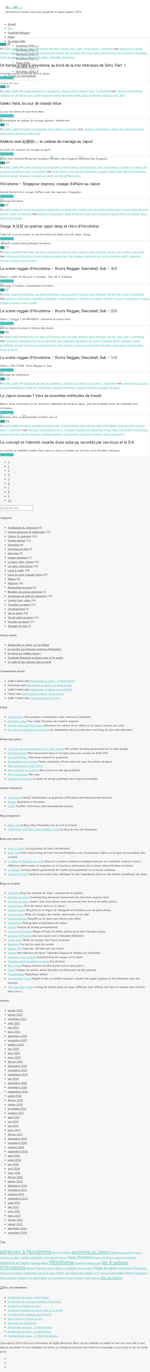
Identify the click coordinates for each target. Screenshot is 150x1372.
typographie (118, 434)
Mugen (108, 298)
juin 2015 (13, 1207)
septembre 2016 (18, 1151)
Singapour (24, 175)
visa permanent (56, 1278)
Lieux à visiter (122, 209)
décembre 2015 (17, 1185)
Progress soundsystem (126, 298)
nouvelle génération (64, 387)
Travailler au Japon (131, 167)
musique (97, 434)
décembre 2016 (17, 1138)
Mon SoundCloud (18, 774)
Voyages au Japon (18, 621)
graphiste (131, 1257)
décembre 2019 (17, 1066)
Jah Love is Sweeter (109, 256)
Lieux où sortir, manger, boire (78, 91)
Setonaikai (55, 57)
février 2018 (15, 1100)
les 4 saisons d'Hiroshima (132, 53)
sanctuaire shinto (82, 1273)
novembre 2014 (17, 1232)
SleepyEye (68, 57)
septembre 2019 (18, 1074)
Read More (7, 77)
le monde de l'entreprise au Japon (87, 171)
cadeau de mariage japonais (126, 129)
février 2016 (15, 1177)
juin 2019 (13, 1078)
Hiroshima (104, 214)
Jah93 (125, 256)
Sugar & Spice (8, 349)
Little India (115, 171)
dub (64, 256)
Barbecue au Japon (131, 48)
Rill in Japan (14, 965)
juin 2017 (13, 1121)
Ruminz (12, 802)
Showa (18, 218)
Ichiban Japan (15, 906)
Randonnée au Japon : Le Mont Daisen (53, 681)
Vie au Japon (91, 48)
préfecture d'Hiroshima (132, 1268)
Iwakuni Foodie (16, 910)
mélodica (134, 256)
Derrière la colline (18, 897)
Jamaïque (97, 298)
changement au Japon (135, 383)
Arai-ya (58, 430)
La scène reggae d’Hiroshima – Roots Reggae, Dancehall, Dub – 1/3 (58, 357)
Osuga (114, 214)
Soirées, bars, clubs (71, 48)
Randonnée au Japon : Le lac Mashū (28, 645)
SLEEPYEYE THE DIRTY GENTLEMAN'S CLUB (33, 829)
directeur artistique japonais (46, 434)
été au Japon (72, 53)
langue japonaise (18, 557)
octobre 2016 (16, 1147)
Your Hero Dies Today (20, 987)
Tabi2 (11, 970)
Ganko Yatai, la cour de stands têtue (30, 103)
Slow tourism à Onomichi (45, 698)
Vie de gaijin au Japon (20, 617)
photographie (85, 1268)
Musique (54, 48)
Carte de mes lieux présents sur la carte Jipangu (36, 749)
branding (69, 430)
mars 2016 (14, 1173)
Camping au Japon (19, 53)
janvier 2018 (15, 1104)
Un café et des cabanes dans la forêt (29, 662)
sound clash (119, 345)
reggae (145, 298)
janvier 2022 (15, 1014)
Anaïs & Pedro (16, 848)
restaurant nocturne (100, 95)
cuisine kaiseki (50, 1257)
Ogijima (12, 953)
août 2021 (14, 1023)
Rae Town (57, 345)
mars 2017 (14, 1130)
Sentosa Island (8, 175)
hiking (44, 1263)
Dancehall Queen (55, 298)
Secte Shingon (101, 1273)
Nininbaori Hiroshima (20, 778)
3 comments (103, 91)
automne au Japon (90, 1252)
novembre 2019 (17, 1070)
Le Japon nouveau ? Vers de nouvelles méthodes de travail (50, 395)
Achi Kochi (13, 893)
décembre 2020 (17, 1036)
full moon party (90, 53)
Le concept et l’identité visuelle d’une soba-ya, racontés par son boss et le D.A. (67, 442)
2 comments (106, 48)
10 (9, 500)
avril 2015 (14, 1211)
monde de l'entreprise (38, 387)
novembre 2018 (17, 1087)
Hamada (105, 53)
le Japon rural (93, 1263)
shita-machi (6, 218)
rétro (143, 214)
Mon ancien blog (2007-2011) (25, 766)
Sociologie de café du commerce (99, 167)
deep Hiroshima (63, 95)
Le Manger (14, 870)
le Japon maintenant (11, 387)
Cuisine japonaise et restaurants (41, 91)
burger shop (110, 430)
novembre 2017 (17, 1108)
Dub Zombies (76, 256)
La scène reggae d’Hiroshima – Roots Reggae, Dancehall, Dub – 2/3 (58, 311)
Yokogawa (95, 1278)
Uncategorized (16, 609)
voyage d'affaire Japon (67, 175)
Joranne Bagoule (17, 918)
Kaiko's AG (14, 825)
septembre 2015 (18, 1198)
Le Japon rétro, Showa (74, 209)
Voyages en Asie (21, 171)
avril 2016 (14, 1168)
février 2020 (15, 1061)
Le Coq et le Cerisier (20, 931)
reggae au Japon (10, 260)
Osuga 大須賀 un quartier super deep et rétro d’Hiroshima (49, 226)
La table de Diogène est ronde (26, 861)
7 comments (109, 383)
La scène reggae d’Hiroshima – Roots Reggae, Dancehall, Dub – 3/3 (58, 268)
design (25, 434)
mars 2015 (14, 1215)
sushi (115, 95)
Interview (28, 252)
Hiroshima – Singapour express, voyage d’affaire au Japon (50, 184)
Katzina (12, 927)
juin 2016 (13, 1164)
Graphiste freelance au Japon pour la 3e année (35, 657)
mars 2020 (14, 1057)
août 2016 (14, 1155)
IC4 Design (14, 797)
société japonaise (87, 387)
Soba (106, 434)
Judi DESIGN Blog (18, 757)
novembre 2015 (17, 1190)
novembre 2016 (17, 1143)
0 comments (70, 129)
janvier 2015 (15, 1224)
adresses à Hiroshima (129, 91)
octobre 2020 (16, 1044)
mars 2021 (14, 1031)
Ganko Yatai (81, 95)
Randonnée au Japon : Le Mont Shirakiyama (33, 1336)
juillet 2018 (14, 1096)
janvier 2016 (15, 1181)
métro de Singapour (134, 171)
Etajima (60, 53)
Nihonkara (13, 944)
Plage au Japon (9, 57)
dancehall (38, 298)
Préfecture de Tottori (11, 1273)
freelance (108, 1257)
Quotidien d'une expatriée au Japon (28, 961)
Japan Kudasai (16, 914)
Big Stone (38, 341)
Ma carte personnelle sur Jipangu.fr (28, 729)
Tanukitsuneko (16, 974)
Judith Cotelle (12, 48)
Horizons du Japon (18, 901)
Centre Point (140, 430)
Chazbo (36, 256)
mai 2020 (13, 1049)
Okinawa (41, 1268)
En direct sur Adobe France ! (24, 653)
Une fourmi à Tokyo (19, 978)
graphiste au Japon (15, 1262)
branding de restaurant (88, 430)
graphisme (85, 434)
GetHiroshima (15, 717)
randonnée (30, 1273)
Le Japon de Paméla (19, 935)
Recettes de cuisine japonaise (25, 591)
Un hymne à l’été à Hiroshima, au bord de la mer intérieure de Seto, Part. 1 (63, 65)
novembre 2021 (17, 1019)
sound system (29, 260)
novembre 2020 (17, 1040)
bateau (4, 53)
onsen (50, 1268)
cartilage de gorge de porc (16, 95)
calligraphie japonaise (13, 133)
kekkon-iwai (33, 133)
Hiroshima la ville (18, 549)
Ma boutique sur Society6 (23, 761)
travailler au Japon (42, 175)
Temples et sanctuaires (32, 1278)
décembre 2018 (17, 1083)
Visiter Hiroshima (75, 1278)
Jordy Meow (15, 923)
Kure (114, 53)
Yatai (122, 95)
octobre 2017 (16, 1113)
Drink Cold (14, 852)
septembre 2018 (18, 1091)
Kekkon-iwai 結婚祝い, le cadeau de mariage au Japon (46, 141)
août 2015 (14, 1202)
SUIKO (11, 806)
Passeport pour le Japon (22, 957)
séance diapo (40, 57)
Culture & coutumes (34, 129)
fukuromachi (71, 434)
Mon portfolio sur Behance (23, 770)
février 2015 (15, 1220)
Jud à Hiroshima (17, 1287)
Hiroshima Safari (17, 721)
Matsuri (12, 579)
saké (67, 1273)
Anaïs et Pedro (61, 1252)
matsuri (30, 1268)
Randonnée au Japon (20, 587)
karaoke (79, 1263)
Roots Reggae (103, 345)
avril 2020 (14, 1053)
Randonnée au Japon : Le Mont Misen (29, 1331)
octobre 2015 (16, 1194)
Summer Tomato (17, 874)
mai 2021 (13, 1027)
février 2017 (15, 1134)
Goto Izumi (90, 214)
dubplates (72, 298)
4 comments (24, 214)
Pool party (25, 57)
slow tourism (8, 1278)
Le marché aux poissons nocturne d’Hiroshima (34, 649)
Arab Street (59, 171)
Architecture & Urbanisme (23, 527)
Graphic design (70, 167)
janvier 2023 (15, 1010)
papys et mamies (129, 214)
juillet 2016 (14, 1160)
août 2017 (14, 1117)
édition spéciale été (43, 53)
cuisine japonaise (43, 95)
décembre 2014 (17, 1228)
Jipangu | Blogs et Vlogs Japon (25, 725)
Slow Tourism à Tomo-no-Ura (25, 1319)
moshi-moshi (15, 940)
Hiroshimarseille (17, 753)
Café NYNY (125, 430)
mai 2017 (13, 1126)
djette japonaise (51, 256)
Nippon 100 (15, 948)
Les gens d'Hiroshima (35, 48)
